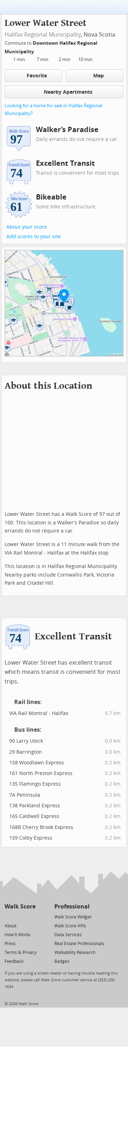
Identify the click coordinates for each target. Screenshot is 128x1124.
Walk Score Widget (72, 917)
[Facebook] (20, 916)
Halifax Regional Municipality (43, 34)
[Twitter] (9, 916)
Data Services (68, 934)
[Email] (31, 916)
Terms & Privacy (21, 952)
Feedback (14, 961)
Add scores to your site (33, 237)
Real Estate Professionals (79, 943)
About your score (26, 227)
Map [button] (98, 76)
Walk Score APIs (70, 925)
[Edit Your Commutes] (38, 50)
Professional (72, 906)
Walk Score (20, 906)
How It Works (18, 934)
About (10, 925)
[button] (64, 295)
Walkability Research (74, 952)
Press (10, 943)
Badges (61, 961)
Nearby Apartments (68, 92)
